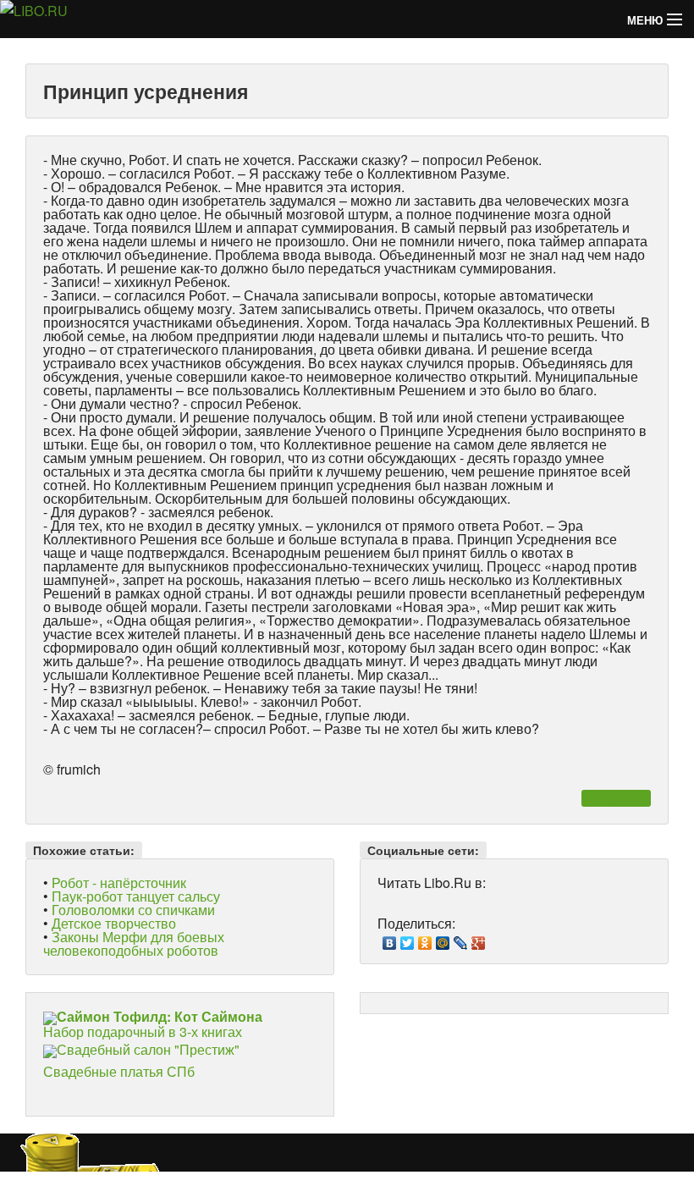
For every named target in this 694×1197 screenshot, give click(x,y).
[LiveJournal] (461, 939)
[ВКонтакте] (390, 939)
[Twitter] (407, 939)
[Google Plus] (478, 939)
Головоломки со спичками (133, 909)
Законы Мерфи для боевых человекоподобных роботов (133, 943)
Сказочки (615, 798)
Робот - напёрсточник (119, 882)
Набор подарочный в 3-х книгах (152, 1024)
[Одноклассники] (425, 939)
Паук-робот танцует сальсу (136, 896)
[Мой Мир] (443, 939)
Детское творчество (114, 923)
